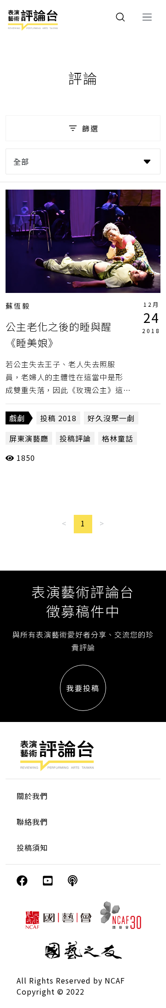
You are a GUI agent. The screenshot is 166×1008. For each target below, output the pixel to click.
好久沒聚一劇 (111, 417)
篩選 (90, 128)
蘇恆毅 (18, 305)
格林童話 (117, 438)
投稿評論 (75, 438)
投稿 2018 (58, 417)
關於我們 (32, 795)
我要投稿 (83, 687)
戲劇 (17, 417)
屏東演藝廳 (28, 438)
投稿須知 (32, 847)
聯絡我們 (32, 821)
